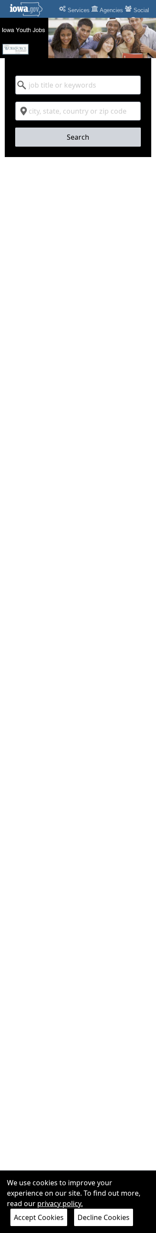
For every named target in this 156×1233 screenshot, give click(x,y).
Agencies (110, 10)
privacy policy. (60, 1203)
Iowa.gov (31, 9)
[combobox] (78, 85)
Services (78, 10)
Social (140, 10)
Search (78, 137)
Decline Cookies (104, 1217)
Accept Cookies (39, 1217)
